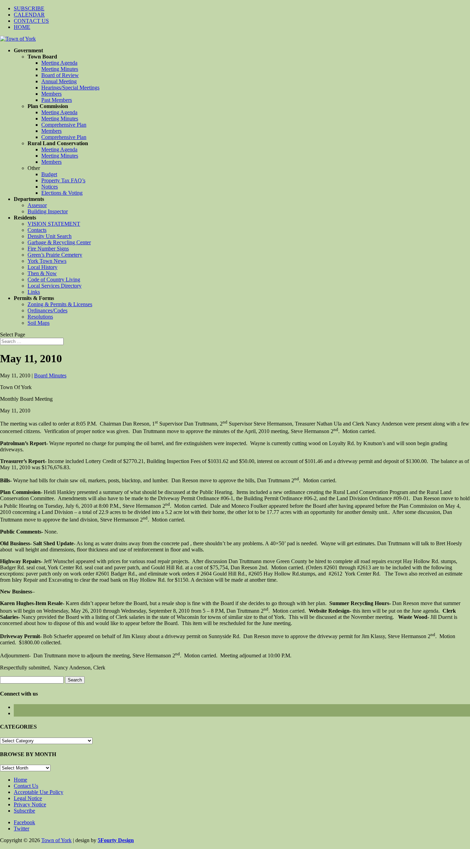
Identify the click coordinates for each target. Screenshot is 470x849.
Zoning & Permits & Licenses (60, 304)
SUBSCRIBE (29, 8)
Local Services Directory (55, 286)
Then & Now (42, 273)
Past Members (56, 100)
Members (51, 94)
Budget (49, 174)
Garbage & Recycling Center (59, 242)
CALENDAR (29, 15)
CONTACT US (31, 21)
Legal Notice (28, 798)
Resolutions (40, 317)
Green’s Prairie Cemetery (55, 255)
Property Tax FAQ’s (63, 180)
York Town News (47, 261)
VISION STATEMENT (54, 224)
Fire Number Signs (48, 248)
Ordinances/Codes (47, 310)
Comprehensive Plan (63, 125)
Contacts (37, 230)
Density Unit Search (50, 236)
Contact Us (26, 786)
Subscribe (24, 811)
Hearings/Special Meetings (70, 87)
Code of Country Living (54, 279)
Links (34, 292)
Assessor (37, 205)
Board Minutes (50, 375)
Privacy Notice (30, 804)
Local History (42, 267)
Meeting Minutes (59, 69)
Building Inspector (48, 211)
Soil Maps (39, 323)
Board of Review (60, 75)
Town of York (56, 840)
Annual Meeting (59, 81)
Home (20, 780)
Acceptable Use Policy (38, 792)
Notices (49, 187)
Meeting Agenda (59, 63)
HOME (22, 27)
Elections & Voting (62, 193)
